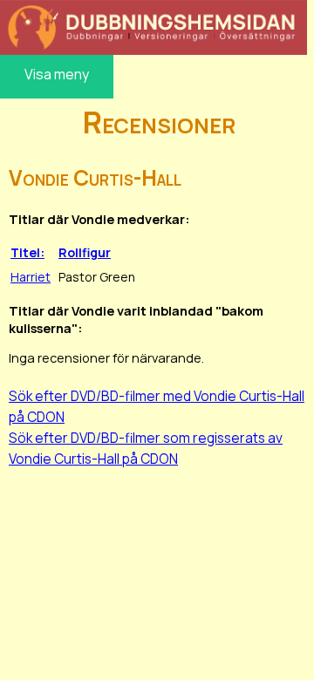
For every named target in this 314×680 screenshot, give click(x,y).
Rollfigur (84, 252)
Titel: (27, 252)
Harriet (30, 277)
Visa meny (56, 74)
